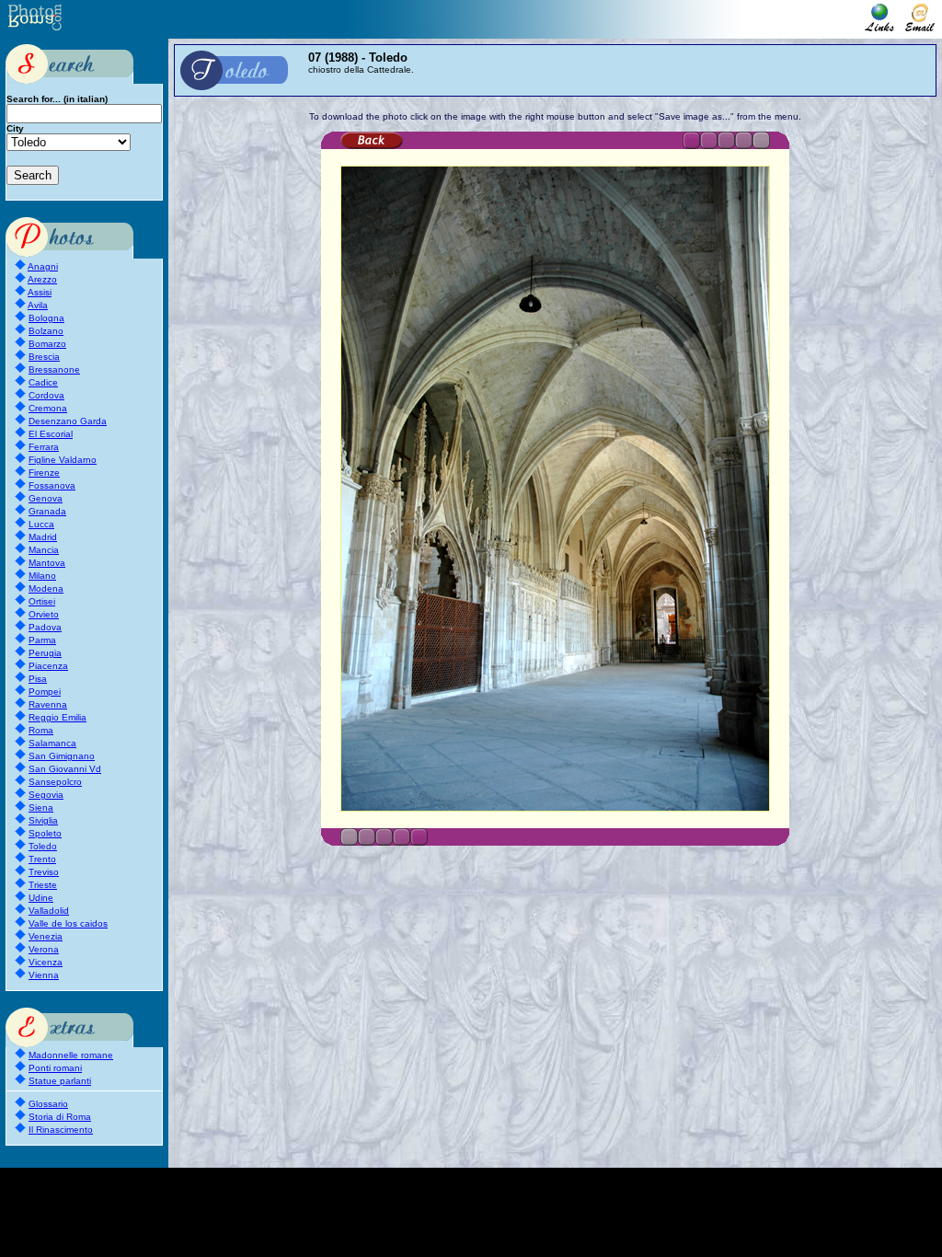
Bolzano (46, 331)
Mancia (44, 550)
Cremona (48, 408)
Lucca (41, 524)
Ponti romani (55, 1068)
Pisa (38, 679)
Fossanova (52, 485)
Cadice (43, 382)
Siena (41, 807)
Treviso (44, 872)
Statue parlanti (60, 1081)
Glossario (48, 1104)
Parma (42, 640)
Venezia (46, 936)
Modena (46, 588)
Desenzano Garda (68, 421)
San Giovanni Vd (65, 769)
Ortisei (42, 601)
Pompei (45, 691)
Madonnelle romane (71, 1055)
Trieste (43, 885)
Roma (41, 730)
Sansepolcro (55, 782)
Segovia (46, 795)
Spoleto (45, 833)
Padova (45, 627)
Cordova (46, 395)
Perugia (45, 653)
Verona (44, 949)
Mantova (47, 563)
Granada (47, 511)
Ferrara (44, 447)
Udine (41, 898)
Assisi (40, 292)
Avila (38, 305)
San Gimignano (62, 756)
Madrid (43, 537)
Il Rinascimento (61, 1129)
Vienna (44, 975)
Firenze (44, 472)
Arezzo (42, 279)
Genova (46, 498)
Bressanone (54, 369)
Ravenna (48, 704)
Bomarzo (47, 344)
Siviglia (43, 820)
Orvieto (44, 614)
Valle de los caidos (68, 923)
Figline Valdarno (63, 460)
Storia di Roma (60, 1117)
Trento (42, 859)
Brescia (44, 357)
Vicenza (46, 962)
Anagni (43, 266)
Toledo (43, 846)
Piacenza (48, 666)
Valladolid (49, 910)
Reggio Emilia (57, 717)
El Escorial (51, 434)
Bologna (46, 318)
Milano (42, 576)
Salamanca (52, 743)
